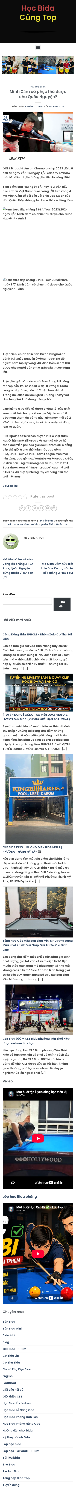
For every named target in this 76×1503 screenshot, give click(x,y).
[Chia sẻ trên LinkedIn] (54, 508)
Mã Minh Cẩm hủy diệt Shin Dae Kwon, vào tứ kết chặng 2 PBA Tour (57, 568)
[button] (38, 47)
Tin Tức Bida (38, 86)
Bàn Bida (9, 1322)
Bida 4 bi (9, 1335)
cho (16, 524)
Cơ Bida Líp (11, 1356)
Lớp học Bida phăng (20, 1196)
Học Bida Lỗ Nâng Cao (18, 1410)
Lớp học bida (12, 1444)
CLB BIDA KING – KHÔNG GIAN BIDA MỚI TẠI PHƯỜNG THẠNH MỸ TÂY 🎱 (33, 849)
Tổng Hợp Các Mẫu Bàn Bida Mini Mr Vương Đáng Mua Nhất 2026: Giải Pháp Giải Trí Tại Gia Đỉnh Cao (38, 945)
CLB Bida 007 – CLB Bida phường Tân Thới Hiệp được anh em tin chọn (36, 1041)
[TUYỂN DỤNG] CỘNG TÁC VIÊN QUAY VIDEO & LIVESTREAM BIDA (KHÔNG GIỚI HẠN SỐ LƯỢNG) (36, 717)
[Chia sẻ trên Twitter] (35, 508)
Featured (9, 1383)
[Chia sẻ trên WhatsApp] (22, 508)
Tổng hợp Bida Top (16, 1478)
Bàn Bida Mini (12, 1329)
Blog (6, 1342)
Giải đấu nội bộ (13, 1390)
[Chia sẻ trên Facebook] (28, 508)
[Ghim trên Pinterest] (48, 508)
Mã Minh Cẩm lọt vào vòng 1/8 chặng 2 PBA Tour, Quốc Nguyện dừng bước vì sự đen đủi (18, 568)
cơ (21, 524)
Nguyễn (43, 524)
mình (34, 524)
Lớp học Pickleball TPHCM (21, 1451)
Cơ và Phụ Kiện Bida (17, 1369)
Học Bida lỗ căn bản (17, 1403)
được (27, 524)
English (8, 1376)
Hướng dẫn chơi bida (18, 1431)
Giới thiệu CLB (12, 1397)
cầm (10, 524)
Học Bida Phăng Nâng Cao (21, 1424)
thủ (65, 524)
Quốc (59, 524)
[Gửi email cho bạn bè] (41, 508)
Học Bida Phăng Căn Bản (20, 1417)
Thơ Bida (9, 1464)
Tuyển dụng (11, 1485)
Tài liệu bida (11, 1458)
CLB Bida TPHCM (14, 1349)
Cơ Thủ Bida (11, 1363)
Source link (10, 486)
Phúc (52, 524)
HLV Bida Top (56, 106)
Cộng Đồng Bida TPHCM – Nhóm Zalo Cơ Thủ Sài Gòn (37, 636)
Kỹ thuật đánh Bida (16, 1437)
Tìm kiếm (9, 594)
